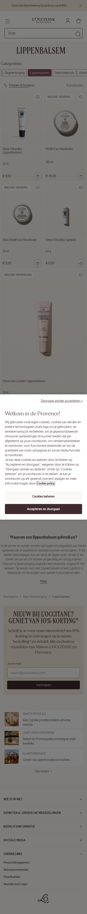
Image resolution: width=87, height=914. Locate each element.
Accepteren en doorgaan (43, 509)
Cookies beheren (43, 496)
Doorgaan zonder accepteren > (62, 400)
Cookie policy (46, 483)
